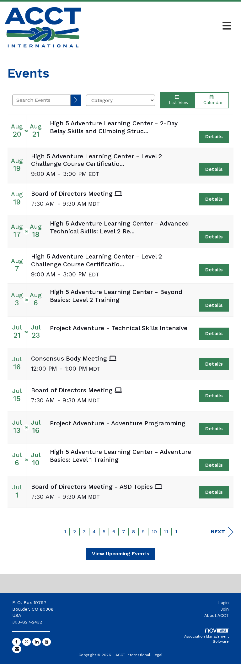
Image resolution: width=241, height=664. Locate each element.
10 (154, 532)
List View (177, 102)
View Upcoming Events (120, 554)
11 (166, 532)
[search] (76, 100)
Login (223, 602)
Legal (158, 655)
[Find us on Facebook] (16, 642)
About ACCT (216, 615)
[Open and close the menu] (158, 26)
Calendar (211, 102)
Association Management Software (206, 639)
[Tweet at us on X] (26, 642)
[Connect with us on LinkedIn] (36, 642)
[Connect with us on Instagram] (46, 642)
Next (218, 532)
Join (225, 609)
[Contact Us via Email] (16, 649)
